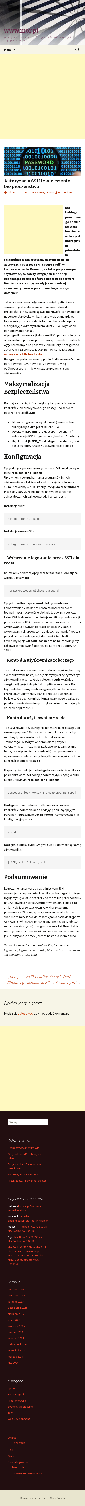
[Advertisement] (42, 96)
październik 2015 (18, 1307)
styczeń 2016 (16, 1289)
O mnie (12, 1456)
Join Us (12, 1437)
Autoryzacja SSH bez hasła (23, 354)
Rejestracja (18, 1442)
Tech (10, 1413)
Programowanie (17, 1400)
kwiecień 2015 (16, 1326)
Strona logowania (18, 1462)
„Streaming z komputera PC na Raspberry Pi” (44, 982)
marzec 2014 (15, 1356)
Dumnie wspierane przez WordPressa (42, 1498)
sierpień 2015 (16, 1314)
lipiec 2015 (14, 1320)
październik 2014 (18, 1344)
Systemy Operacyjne (47, 192)
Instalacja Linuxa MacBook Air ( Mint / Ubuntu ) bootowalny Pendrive (25, 1260)
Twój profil (18, 1467)
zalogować (25, 1013)
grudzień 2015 (16, 1295)
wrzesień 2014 (16, 1350)
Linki (10, 1450)
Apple (11, 1388)
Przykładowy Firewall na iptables (27, 1180)
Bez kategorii (16, 1394)
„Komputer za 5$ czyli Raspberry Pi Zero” (37, 976)
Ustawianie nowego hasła (27, 1473)
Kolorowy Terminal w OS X (23, 1174)
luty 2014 (13, 1362)
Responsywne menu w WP (23, 1148)
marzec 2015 (15, 1332)
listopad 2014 (16, 1338)
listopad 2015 (16, 1301)
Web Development (19, 1419)
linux (69, 192)
